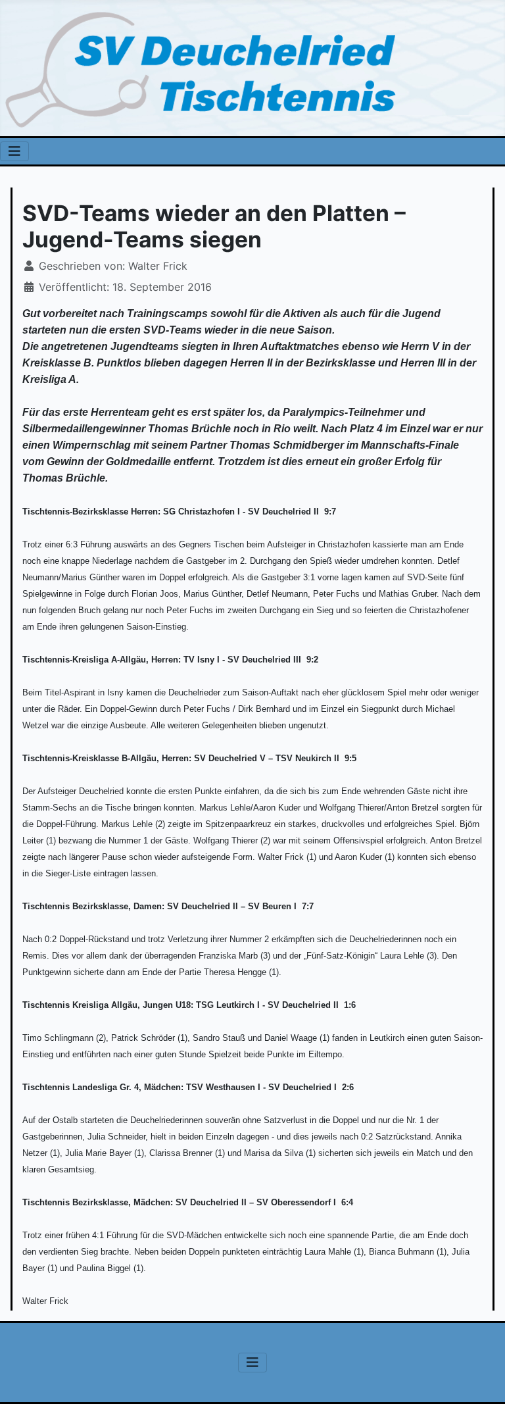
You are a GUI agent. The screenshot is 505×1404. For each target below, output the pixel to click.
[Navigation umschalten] (14, 151)
